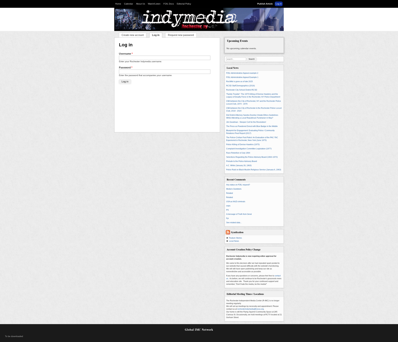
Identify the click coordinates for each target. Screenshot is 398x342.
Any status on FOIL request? (238, 185)
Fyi (227, 218)
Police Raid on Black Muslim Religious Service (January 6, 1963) (253, 170)
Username (126, 53)
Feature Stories (235, 238)
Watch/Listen (154, 4)
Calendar (128, 4)
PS (227, 210)
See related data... (234, 222)
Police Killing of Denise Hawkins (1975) (243, 144)
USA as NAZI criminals (235, 201)
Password (125, 67)
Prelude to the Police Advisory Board (241, 161)
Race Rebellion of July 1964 (238, 153)
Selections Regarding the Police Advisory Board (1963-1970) (252, 157)
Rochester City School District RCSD (241, 90)
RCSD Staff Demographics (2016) (240, 86)
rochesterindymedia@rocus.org (250, 309)
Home (118, 4)
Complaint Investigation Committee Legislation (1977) (249, 149)
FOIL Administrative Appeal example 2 (242, 73)
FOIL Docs (168, 4)
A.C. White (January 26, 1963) (239, 165)
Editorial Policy (184, 4)
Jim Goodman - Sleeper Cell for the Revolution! (246, 122)
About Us (140, 4)
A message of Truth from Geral (239, 214)
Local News (234, 241)
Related (229, 193)
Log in (279, 4)
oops (228, 206)
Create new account (133, 35)
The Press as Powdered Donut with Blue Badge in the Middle (252, 126)
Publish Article (265, 4)
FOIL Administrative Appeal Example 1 (242, 77)
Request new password (181, 35)
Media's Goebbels (233, 189)
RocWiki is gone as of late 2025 (239, 81)
